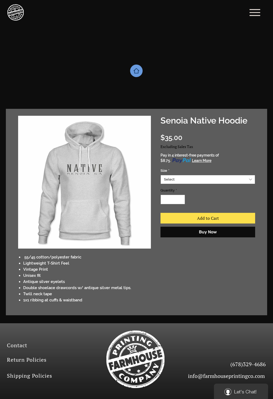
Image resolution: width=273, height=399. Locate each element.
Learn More (201, 160)
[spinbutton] (173, 199)
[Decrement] (164, 199)
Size (164, 171)
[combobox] (207, 179)
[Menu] (255, 12)
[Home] (136, 71)
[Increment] (181, 199)
